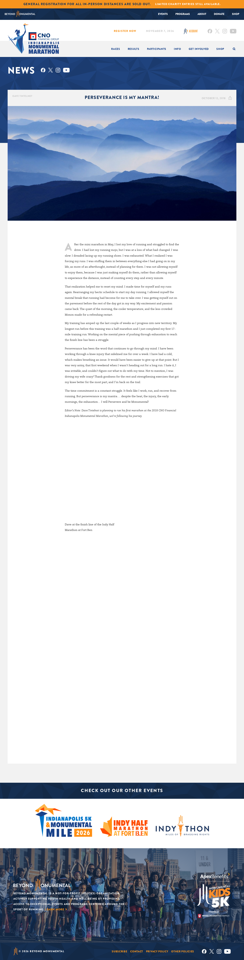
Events (163, 14)
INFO (177, 49)
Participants (156, 49)
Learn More (54, 909)
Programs (182, 14)
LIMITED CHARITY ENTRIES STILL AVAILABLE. (188, 4)
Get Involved (199, 49)
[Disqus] (122, 594)
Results (133, 49)
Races (115, 49)
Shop (235, 14)
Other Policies (182, 951)
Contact (136, 951)
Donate (219, 14)
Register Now (125, 31)
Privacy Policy (157, 951)
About (201, 14)
